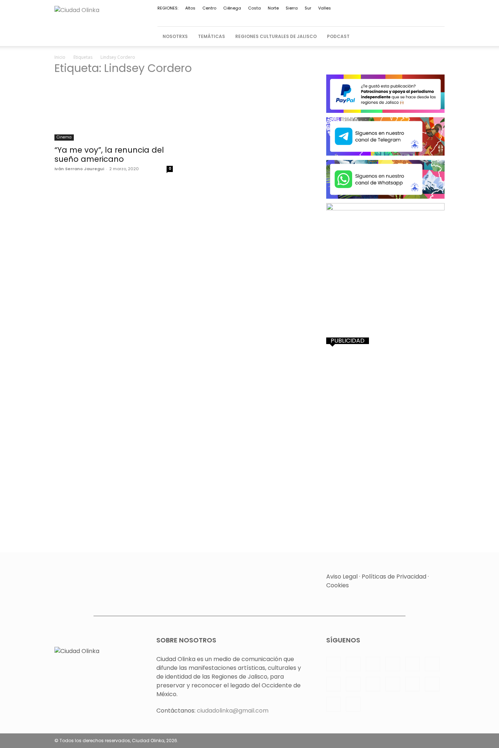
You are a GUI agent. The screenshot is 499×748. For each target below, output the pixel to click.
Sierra (292, 8)
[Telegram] (366, 17)
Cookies (337, 585)
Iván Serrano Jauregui (79, 169)
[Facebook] (282, 17)
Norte (273, 8)
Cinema (64, 137)
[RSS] (342, 17)
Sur (308, 8)
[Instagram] (294, 17)
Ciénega (232, 8)
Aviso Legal (342, 576)
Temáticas (211, 36)
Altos (190, 8)
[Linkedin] (306, 17)
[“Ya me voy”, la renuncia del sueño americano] (113, 111)
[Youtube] (415, 17)
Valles (324, 8)
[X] (390, 17)
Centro (209, 8)
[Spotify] (354, 17)
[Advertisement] (385, 399)
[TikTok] (378, 17)
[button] (436, 37)
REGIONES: (167, 8)
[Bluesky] (427, 17)
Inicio (59, 57)
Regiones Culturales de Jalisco (276, 36)
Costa (254, 8)
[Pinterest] (330, 17)
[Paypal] (318, 17)
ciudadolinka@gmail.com (232, 710)
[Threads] (439, 17)
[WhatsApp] (402, 17)
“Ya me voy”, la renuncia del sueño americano (109, 154)
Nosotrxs (175, 36)
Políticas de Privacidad (394, 576)
